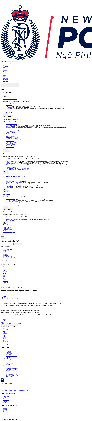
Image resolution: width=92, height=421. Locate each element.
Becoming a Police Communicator (13, 182)
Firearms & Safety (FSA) (11, 132)
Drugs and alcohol (10, 135)
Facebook (5, 408)
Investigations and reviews (11, 166)
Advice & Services (7, 116)
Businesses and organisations (12, 137)
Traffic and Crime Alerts (8, 229)
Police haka (8, 352)
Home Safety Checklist (11, 370)
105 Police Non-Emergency (12, 199)
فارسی (4, 72)
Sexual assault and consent (11, 131)
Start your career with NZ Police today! (14, 176)
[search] (2, 235)
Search (2, 88)
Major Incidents (6, 224)
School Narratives (7, 227)
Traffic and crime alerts (8, 230)
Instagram (5, 409)
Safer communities (8, 212)
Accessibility (6, 400)
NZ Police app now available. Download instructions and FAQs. (14, 390)
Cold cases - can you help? (11, 374)
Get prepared (8, 362)
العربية (4, 71)
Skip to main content (5, 1)
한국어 (4, 76)
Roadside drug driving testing (9, 257)
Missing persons (9, 143)
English (4, 65)
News (5, 96)
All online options (10, 147)
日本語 (4, 75)
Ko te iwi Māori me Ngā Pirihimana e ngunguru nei (17, 169)
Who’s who (8, 351)
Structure (8, 162)
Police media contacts (10, 111)
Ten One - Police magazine (9, 232)
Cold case (8, 218)
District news (9, 105)
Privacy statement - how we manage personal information (18, 168)
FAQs (4, 402)
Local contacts (9, 205)
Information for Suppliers (11, 142)
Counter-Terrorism (10, 141)
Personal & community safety (12, 125)
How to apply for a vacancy (12, 185)
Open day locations (7, 226)
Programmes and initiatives (11, 167)
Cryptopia (5, 251)
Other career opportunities (11, 183)
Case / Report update (7, 249)
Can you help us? (7, 209)
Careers (5, 173)
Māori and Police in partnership (12, 161)
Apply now (8, 364)
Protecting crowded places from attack (14, 139)
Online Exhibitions (10, 354)
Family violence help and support (13, 130)
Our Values (8, 159)
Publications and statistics (11, 163)
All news (8, 103)
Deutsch (5, 74)
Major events (8, 109)
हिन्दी (4, 69)
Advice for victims (10, 126)
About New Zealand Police (12, 158)
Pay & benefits (9, 360)
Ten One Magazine (10, 107)
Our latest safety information (12, 368)
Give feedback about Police (12, 203)
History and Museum (10, 164)
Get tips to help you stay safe (11, 119)
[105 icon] (4, 286)
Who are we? (7, 153)
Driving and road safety (11, 128)
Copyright (5, 397)
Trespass (5, 253)
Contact (5, 398)
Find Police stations (10, 202)
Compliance (5, 254)
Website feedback (9, 376)
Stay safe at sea (9, 371)
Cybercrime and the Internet (12, 138)
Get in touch (6, 194)
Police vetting (6, 255)
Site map (5, 401)
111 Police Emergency (10, 200)
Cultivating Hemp (10, 145)
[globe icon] (2, 263)
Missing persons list (10, 220)
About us (6, 151)
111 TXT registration (10, 201)
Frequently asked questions (11, 124)
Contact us (6, 191)
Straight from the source (10, 99)
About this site (6, 396)
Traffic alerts (8, 106)
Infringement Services (10, 127)
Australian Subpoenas (10, 144)
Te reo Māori (6, 66)
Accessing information (10, 136)
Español (5, 70)
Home (4, 223)
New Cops (8, 181)
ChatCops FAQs (9, 363)
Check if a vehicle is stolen (11, 216)
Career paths (8, 359)
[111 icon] (2, 286)
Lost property (6, 250)
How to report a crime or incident (13, 133)
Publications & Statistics (11, 367)
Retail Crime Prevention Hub (12, 369)
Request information (7, 256)
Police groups (9, 186)
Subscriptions (9, 108)
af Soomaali (5, 78)
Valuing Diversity (9, 187)
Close (5, 114)
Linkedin (5, 411)
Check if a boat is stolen (11, 219)
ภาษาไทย (5, 79)
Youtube (5, 410)
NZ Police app (9, 112)
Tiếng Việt (5, 81)
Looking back (9, 353)
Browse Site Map (6, 260)
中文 (4, 67)
